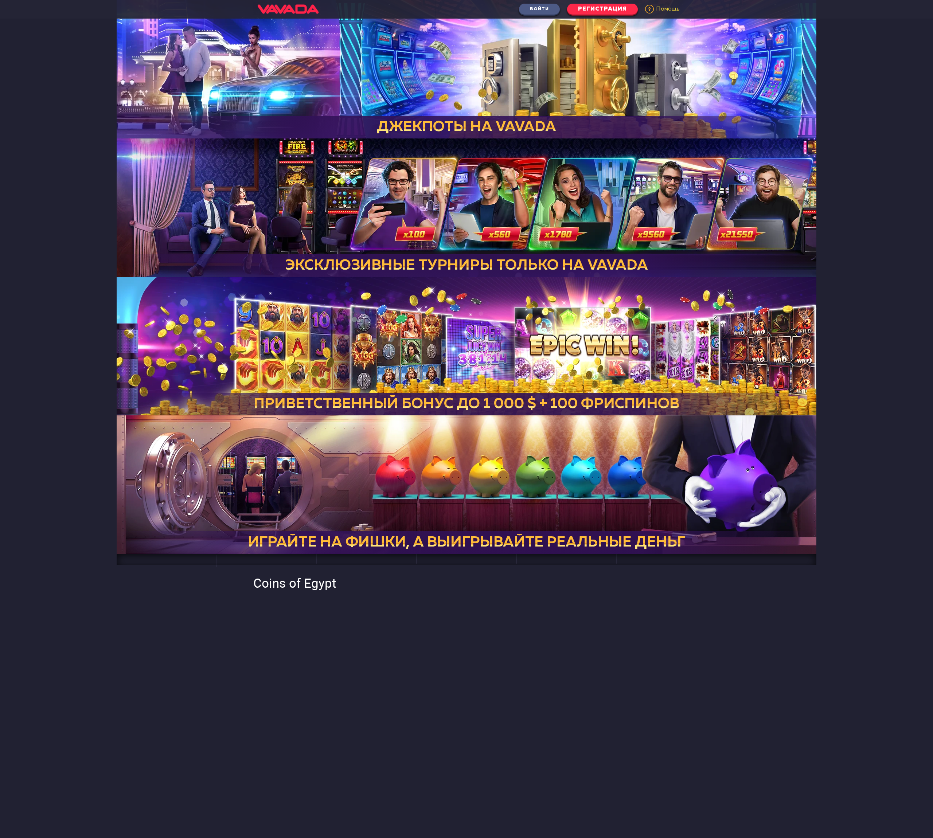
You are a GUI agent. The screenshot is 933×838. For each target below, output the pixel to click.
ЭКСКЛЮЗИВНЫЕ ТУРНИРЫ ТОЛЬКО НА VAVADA (466, 265)
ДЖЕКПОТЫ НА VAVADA (466, 127)
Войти (539, 9)
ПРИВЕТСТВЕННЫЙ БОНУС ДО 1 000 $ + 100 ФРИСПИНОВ (466, 404)
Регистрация (602, 9)
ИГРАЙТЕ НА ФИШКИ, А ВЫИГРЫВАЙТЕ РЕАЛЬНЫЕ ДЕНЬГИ (472, 542)
